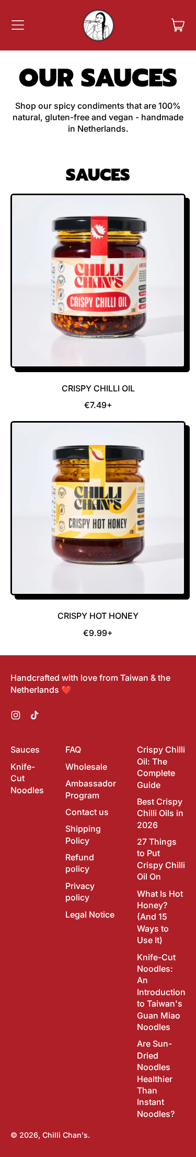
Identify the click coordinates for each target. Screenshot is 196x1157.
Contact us (87, 812)
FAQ (73, 749)
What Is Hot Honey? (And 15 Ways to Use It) (160, 917)
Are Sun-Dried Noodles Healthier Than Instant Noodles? (156, 1078)
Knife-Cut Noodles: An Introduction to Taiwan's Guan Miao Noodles (161, 992)
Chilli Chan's (65, 1134)
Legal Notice (89, 914)
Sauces (25, 749)
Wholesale (86, 766)
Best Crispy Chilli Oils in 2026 (160, 813)
